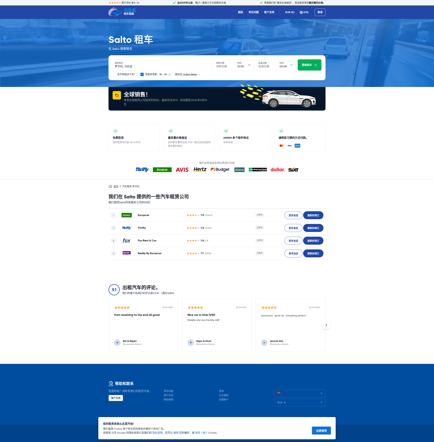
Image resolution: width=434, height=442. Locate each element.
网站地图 (168, 399)
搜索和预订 (313, 215)
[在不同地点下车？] (114, 74)
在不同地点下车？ (126, 74)
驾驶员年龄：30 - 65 (156, 74)
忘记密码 (224, 395)
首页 (116, 186)
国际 (240, 12)
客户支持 (269, 12)
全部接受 (321, 431)
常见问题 (254, 12)
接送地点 (119, 63)
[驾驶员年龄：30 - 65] (142, 74)
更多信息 (293, 215)
